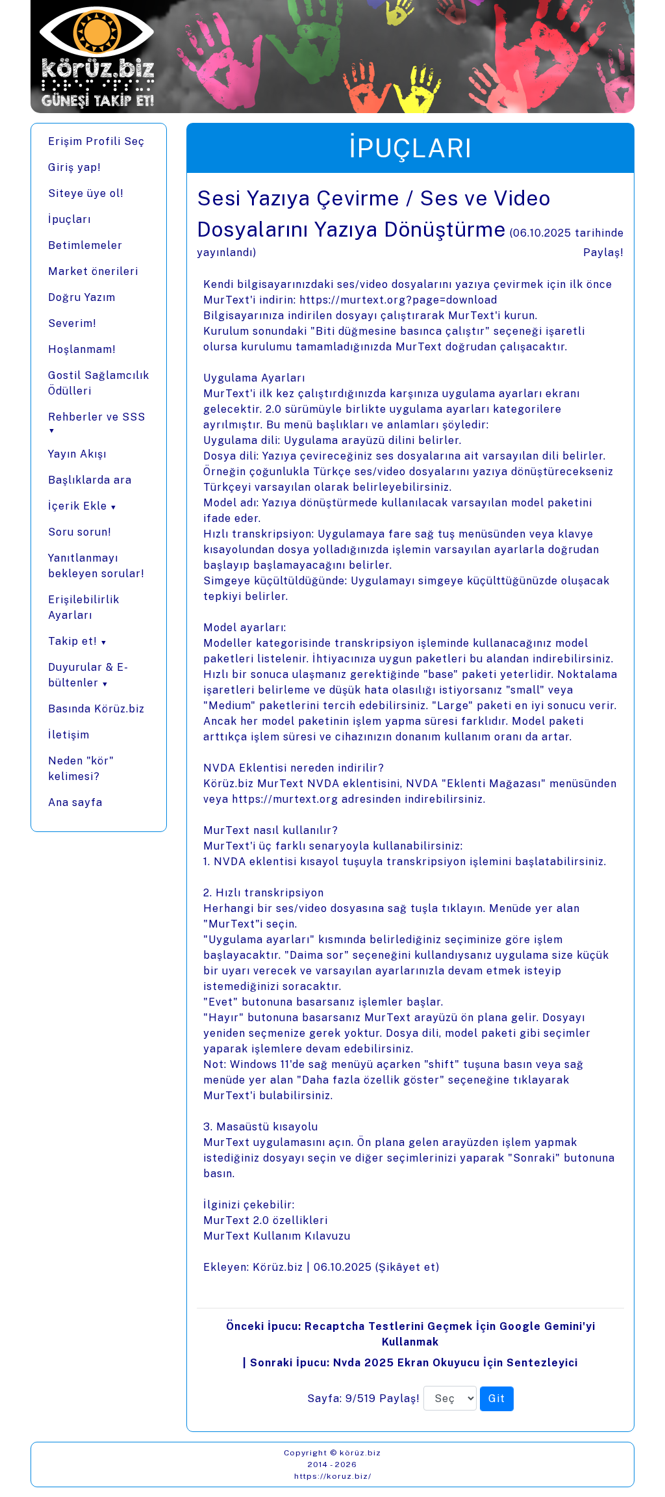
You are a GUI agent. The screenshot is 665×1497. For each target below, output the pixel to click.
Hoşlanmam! (82, 349)
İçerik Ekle (77, 506)
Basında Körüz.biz (96, 709)
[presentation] (410, 802)
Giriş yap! (74, 167)
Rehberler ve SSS (96, 417)
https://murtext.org (285, 799)
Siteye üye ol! (86, 193)
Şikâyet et (407, 1267)
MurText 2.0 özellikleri (265, 1220)
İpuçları (69, 219)
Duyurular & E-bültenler (88, 675)
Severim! (72, 323)
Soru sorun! (80, 532)
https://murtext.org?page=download (398, 300)
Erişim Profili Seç (96, 141)
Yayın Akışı (77, 454)
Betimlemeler (85, 245)
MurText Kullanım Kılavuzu (277, 1236)
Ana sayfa (75, 802)
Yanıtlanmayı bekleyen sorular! (96, 566)
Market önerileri (93, 271)
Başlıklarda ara (90, 480)
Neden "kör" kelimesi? (81, 769)
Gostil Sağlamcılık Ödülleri (98, 383)
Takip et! (72, 641)
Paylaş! (603, 252)
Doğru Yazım (82, 297)
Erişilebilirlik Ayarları (83, 607)
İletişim (69, 735)
